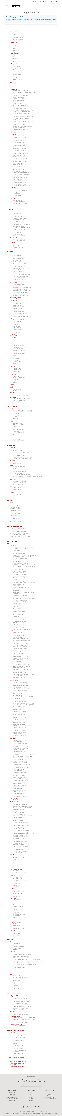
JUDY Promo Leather (18, 975)
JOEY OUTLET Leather (18, 613)
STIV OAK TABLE (17, 413)
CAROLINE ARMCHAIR (15, 505)
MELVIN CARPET (17, 494)
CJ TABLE (15, 416)
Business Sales (16, 69)
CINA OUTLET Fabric (18, 695)
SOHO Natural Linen (18, 1048)
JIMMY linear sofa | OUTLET (19, 553)
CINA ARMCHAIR (17, 315)
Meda (14, 44)
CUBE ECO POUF (17, 329)
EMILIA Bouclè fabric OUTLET (20, 701)
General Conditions (17, 60)
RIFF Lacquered (16, 932)
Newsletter (15, 58)
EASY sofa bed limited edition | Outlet (22, 640)
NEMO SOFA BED (17, 216)
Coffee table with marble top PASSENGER (23, 819)
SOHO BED (16, 355)
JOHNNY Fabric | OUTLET (19, 602)
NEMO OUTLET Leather (19, 651)
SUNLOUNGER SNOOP (16, 517)
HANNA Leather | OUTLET (19, 706)
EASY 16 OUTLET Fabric (19, 661)
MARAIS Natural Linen (18, 1053)
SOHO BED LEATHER (18, 349)
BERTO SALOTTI (11, 29)
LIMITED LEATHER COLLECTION (16, 1057)
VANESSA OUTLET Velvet (19, 709)
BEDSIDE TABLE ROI (18, 484)
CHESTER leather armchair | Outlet (21, 688)
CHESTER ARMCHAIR (18, 307)
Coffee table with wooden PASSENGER (22, 808)
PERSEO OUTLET (17, 799)
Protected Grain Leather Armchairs (18, 1063)
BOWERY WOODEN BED (19, 350)
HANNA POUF (16, 326)
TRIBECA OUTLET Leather (19, 774)
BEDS (8, 342)
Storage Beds (13, 386)
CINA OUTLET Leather (18, 729)
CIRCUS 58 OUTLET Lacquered (20, 846)
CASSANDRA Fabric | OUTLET (20, 767)
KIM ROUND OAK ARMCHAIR (20, 257)
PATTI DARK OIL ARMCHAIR (20, 255)
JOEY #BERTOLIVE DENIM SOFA (18, 531)
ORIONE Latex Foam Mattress (20, 953)
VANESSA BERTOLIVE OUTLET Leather (22, 716)
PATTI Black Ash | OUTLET (19, 687)
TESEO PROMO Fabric (18, 911)
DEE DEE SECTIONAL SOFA (20, 103)
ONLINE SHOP (12, 541)
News (11, 81)
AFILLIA (15, 983)
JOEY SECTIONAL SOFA (19, 102)
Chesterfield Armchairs (15, 297)
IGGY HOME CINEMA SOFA (20, 155)
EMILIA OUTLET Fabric (18, 719)
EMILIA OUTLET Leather (19, 730)
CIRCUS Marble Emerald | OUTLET (21, 830)
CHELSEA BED (16, 347)
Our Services (16, 32)
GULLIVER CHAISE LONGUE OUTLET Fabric (24, 674)
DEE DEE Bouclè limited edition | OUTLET (23, 547)
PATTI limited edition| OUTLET (20, 682)
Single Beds (12, 366)
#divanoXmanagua (17, 79)
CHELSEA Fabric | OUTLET (19, 740)
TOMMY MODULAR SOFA (19, 94)
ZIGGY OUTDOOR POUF (16, 521)
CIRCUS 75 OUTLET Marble (19, 828)
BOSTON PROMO (17, 890)
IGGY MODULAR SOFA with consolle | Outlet (24, 566)
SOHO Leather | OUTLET (19, 769)
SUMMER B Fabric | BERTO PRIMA (21, 1014)
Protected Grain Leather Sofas (17, 1060)
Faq (14, 55)
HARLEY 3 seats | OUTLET (19, 589)
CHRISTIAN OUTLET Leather (20, 616)
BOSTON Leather (17, 608)
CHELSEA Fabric (17, 943)
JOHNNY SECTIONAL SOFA (20, 105)
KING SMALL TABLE (18, 454)
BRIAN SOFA (13, 502)
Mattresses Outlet (14, 798)
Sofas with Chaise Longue (16, 869)
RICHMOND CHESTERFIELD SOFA (21, 173)
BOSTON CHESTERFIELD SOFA (20, 169)
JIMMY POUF (16, 323)
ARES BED (15, 363)
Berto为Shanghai (17, 74)
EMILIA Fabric (16, 924)
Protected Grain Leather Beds (17, 1065)
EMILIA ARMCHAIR (17, 261)
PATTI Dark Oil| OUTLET (19, 693)
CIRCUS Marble (16, 933)
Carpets (12, 492)
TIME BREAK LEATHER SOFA (20, 158)
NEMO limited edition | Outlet (20, 645)
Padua (14, 48)
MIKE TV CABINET (17, 478)
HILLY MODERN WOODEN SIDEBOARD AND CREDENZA (27, 476)
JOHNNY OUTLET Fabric (19, 611)
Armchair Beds (13, 237)
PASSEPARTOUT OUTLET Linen (20, 656)
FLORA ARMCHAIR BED (19, 240)
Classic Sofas (13, 187)
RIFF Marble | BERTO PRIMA (19, 1026)
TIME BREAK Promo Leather (19, 872)
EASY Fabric (16, 903)
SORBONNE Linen (17, 948)
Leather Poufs (13, 337)
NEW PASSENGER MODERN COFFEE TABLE (24, 449)
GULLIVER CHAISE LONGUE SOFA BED (22, 224)
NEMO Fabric (16, 912)
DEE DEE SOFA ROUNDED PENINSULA (22, 126)
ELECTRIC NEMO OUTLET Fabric (21, 664)
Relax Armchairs (14, 282)
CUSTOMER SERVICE (15, 53)
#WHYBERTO (16, 40)
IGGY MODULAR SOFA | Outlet (20, 561)
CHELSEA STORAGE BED (19, 357)
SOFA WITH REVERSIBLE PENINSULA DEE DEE (24, 121)
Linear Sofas (12, 875)
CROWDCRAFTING (15, 73)
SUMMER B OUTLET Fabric (19, 750)
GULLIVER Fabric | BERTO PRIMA (21, 1001)
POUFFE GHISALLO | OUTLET (20, 595)
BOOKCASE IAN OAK (18, 462)
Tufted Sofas (13, 888)
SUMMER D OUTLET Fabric (19, 777)
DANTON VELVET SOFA (19, 163)
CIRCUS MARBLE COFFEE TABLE (21, 452)
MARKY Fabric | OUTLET (19, 632)
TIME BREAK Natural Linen (19, 1034)
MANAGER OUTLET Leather (20, 727)
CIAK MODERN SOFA (18, 164)
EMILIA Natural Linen (18, 1045)
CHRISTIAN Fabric (17, 874)
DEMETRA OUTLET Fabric (19, 782)
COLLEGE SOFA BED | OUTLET (20, 639)
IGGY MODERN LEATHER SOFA (21, 148)
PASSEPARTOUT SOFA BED (19, 218)
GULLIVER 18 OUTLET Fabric (20, 647)
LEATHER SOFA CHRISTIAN (20, 203)
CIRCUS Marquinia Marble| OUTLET (21, 825)
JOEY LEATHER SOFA (18, 200)
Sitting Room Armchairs (15, 922)
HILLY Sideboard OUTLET (19, 812)
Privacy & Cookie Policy (18, 61)
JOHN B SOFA (13, 504)
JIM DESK (15, 468)
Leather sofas (13, 198)
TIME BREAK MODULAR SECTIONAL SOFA (23, 110)
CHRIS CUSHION (17, 491)
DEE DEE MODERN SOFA (19, 145)
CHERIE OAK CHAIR (18, 423)
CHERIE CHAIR (17, 426)
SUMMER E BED (17, 373)
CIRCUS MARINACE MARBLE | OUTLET (22, 816)
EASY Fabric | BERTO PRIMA (19, 1000)
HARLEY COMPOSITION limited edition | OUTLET (25, 555)
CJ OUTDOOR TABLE (15, 508)
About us (15, 34)
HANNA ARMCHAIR (18, 270)
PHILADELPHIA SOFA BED (19, 229)
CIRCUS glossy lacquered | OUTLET (21, 804)
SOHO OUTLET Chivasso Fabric (20, 796)
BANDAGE (15, 987)
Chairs (11, 421)
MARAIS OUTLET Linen (18, 779)
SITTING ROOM (11, 867)
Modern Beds (13, 344)
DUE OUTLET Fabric (18, 653)
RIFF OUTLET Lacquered (19, 803)
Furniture (12, 470)
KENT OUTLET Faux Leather (20, 622)
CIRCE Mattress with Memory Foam (21, 958)
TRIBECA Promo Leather (19, 950)
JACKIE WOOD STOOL (18, 441)
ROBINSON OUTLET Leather (20, 648)
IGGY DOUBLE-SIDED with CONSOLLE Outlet (24, 565)
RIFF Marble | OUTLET (18, 820)
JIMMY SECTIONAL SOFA (19, 127)
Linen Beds (12, 1047)
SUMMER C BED (17, 369)
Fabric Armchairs (14, 300)
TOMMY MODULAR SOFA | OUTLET (22, 556)
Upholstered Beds (14, 384)
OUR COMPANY (14, 31)
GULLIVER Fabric (17, 899)
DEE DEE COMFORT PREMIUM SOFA (22, 153)
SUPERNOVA (16, 988)
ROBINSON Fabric (17, 915)
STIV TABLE (16, 415)
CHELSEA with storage (18, 946)
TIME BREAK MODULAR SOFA (20, 108)
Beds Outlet (13, 738)
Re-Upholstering (16, 68)
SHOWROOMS (13, 42)
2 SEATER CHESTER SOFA (19, 181)
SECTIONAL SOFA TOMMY (19, 115)
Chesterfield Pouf (14, 335)
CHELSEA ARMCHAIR (18, 311)
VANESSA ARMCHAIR (18, 265)
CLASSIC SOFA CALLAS (18, 189)
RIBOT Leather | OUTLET (19, 603)
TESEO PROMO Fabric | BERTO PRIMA (22, 1006)
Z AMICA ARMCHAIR (18, 284)
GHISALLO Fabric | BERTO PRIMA (21, 1008)
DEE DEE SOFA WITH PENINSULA (21, 111)
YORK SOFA (16, 192)
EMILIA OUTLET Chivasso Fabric (21, 721)
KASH (14, 861)
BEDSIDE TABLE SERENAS (19, 483)
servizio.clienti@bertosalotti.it (41, 1111)
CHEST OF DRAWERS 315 (19, 400)
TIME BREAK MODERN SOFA (20, 140)
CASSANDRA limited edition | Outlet (21, 746)
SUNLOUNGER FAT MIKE (16, 515)
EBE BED (15, 365)
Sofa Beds (12, 211)
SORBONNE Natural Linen (19, 1050)
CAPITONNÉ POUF (18, 321)
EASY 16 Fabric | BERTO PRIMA (20, 1003)
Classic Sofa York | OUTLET (19, 569)
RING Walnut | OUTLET (19, 809)
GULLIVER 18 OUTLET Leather (20, 669)
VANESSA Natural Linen (18, 1043)
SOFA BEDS (10, 209)
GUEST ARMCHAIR (18, 294)
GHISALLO (15, 917)
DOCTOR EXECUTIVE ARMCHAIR (21, 290)
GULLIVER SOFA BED (18, 213)
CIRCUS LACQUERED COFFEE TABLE (22, 458)
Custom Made (16, 66)
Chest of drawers (14, 397)
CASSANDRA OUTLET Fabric (20, 772)
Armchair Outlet (14, 680)
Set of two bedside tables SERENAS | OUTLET (24, 824)
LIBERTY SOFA (16, 193)
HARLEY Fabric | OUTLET (19, 550)
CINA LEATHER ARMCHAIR (20, 313)
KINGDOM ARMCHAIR (18, 303)
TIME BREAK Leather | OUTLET (20, 558)
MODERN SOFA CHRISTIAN (20, 161)
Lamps (11, 979)
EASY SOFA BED (17, 221)
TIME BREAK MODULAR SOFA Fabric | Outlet (24, 582)
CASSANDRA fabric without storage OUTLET (24, 754)
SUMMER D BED (17, 371)
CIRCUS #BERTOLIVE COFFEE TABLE (19, 533)
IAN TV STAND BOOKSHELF (20, 471)
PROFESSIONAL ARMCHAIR (20, 292)
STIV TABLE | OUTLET (18, 827)
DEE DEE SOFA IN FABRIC (19, 124)
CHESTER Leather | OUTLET (20, 571)
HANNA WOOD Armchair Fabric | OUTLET (23, 705)
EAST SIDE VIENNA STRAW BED (21, 352)
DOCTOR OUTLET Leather (19, 732)
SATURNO (15, 985)
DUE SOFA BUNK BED (18, 226)
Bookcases (12, 460)
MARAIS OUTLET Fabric (19, 775)
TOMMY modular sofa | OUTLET (20, 563)
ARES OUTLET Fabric (18, 753)
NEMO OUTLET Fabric (18, 676)
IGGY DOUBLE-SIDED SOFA (20, 99)
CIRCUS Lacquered (17, 935)
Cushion (12, 486)
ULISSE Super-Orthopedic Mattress (21, 956)
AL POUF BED (16, 245)
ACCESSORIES (11, 445)
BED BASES (15, 390)
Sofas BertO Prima (14, 995)
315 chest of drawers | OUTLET (20, 814)
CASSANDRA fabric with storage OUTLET (23, 764)
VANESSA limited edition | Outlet (21, 685)
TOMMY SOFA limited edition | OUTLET (22, 587)
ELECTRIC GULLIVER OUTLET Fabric (22, 666)
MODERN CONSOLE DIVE (19, 473)
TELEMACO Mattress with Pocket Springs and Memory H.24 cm (28, 961)
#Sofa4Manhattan (17, 77)
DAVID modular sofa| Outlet (19, 585)
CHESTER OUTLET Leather (19, 605)
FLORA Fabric (16, 920)
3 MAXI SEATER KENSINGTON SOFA (22, 185)
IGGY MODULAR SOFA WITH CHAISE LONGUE (25, 92)
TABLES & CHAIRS (12, 406)
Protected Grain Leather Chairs (17, 1066)
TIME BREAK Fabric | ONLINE (20, 597)
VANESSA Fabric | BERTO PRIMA (21, 1021)
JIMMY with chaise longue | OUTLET (21, 581)
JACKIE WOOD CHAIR (18, 432)
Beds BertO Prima (14, 1011)
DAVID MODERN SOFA (18, 136)
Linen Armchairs (14, 1042)
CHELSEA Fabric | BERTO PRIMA (21, 1013)
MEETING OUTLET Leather (19, 735)
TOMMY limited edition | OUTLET (21, 548)
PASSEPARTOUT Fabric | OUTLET (21, 658)
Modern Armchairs (14, 253)
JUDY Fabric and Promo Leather (20, 977)
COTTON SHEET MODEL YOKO (21, 395)
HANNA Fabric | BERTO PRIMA (20, 1022)
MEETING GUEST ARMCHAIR (20, 295)
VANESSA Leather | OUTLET (20, 711)
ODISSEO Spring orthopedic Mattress (22, 962)
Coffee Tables (13, 447)
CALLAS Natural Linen (18, 1039)
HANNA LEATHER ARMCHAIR (20, 278)
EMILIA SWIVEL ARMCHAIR (20, 279)
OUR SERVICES (13, 63)
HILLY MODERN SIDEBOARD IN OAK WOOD (24, 475)
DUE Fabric (15, 909)
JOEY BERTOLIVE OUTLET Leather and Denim (24, 598)
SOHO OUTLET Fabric (18, 770)
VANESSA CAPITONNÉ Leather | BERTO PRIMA (24, 1017)
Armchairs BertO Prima (15, 1016)
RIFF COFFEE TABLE (18, 450)
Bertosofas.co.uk (16, 6)
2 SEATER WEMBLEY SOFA (19, 182)
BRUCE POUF (13, 520)
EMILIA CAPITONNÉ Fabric (19, 714)
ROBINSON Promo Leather (19, 914)
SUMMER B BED (17, 368)
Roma (14, 45)
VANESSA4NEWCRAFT (18, 281)
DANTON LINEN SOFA (18, 166)
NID (14, 862)
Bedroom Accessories (15, 966)
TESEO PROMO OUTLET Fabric (20, 642)
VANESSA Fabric (17, 925)
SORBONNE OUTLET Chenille (20, 780)
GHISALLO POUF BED (18, 244)
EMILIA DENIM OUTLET (19, 708)
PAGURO (15, 901)
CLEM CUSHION (17, 487)
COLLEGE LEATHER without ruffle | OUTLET (24, 592)
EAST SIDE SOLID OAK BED (20, 345)
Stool (11, 437)
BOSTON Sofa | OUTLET (19, 577)
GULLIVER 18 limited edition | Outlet (21, 650)
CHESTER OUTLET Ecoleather (20, 668)
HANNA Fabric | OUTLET (19, 737)
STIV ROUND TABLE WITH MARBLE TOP (23, 412)
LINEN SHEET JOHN (18, 394)
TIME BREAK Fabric (17, 870)
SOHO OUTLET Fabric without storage (22, 741)
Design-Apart (16, 71)
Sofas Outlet (13, 545)
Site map (55, 1113)
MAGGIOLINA (16, 980)
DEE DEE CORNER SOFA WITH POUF (22, 107)
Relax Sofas (12, 197)
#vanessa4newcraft (17, 76)
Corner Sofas (13, 132)
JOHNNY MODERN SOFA (19, 152)
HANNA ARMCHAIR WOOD (20, 263)
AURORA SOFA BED (18, 234)
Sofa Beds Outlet (14, 630)
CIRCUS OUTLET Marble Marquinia (21, 832)
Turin (14, 47)
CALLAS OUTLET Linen (18, 619)
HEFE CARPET (16, 495)
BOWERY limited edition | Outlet (20, 766)
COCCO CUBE (16, 332)
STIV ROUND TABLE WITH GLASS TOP (22, 410)
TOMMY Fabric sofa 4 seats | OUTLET (22, 552)
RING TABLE (16, 418)
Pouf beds (12, 242)
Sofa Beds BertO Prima (15, 997)
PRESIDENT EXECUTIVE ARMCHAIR (22, 287)
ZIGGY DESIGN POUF (18, 319)
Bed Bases (12, 387)
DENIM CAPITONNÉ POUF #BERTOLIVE (20, 536)
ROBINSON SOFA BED (18, 219)
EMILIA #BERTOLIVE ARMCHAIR (18, 528)
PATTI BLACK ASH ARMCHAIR (20, 276)
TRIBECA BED (16, 376)
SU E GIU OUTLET (17, 853)
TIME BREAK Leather (18, 879)
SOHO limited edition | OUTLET (20, 743)
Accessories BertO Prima (16, 1024)
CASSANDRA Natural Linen (19, 1051)
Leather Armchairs (14, 299)
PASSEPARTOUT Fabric (18, 906)
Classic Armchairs (14, 302)
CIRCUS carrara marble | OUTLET (21, 822)
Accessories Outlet (14, 801)
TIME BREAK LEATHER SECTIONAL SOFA (23, 116)
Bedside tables (13, 479)
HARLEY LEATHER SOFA (19, 202)
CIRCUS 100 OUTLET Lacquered (21, 844)
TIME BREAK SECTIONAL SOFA (21, 95)
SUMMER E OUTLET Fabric (19, 791)
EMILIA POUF (16, 324)
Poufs (11, 318)
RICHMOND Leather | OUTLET (20, 576)
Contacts (15, 36)
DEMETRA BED (16, 381)
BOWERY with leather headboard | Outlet (23, 756)
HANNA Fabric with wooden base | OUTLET (23, 696)
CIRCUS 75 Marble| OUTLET (20, 843)
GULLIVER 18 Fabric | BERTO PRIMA (21, 1005)
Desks (11, 465)
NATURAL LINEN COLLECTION (15, 1030)
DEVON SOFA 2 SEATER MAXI (20, 176)
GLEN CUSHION (17, 489)
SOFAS (8, 87)
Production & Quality (18, 37)
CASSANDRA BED (17, 358)
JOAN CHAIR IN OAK (18, 424)
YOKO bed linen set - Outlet (19, 857)
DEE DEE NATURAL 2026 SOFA (20, 90)
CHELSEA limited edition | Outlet (21, 758)
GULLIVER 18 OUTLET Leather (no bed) (22, 629)
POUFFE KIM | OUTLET (18, 590)
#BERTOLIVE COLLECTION (14, 526)
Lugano (14, 52)
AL (13, 904)
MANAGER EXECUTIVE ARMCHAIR (22, 289)
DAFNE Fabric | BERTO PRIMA (20, 998)
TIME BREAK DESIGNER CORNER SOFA (23, 118)
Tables (11, 408)
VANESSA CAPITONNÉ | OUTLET (21, 692)
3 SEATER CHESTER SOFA (19, 171)
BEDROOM (10, 939)
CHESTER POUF (17, 327)
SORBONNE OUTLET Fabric (20, 761)
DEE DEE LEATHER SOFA (19, 156)
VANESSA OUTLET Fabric (19, 733)
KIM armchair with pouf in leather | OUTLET (23, 703)
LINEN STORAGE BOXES (19, 967)
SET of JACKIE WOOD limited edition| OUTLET (24, 811)
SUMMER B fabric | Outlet (19, 745)
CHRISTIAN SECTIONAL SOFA (20, 129)
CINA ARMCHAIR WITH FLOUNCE (22, 316)
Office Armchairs (14, 286)
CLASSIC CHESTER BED (19, 378)
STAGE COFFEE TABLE (18, 455)
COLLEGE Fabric (17, 883)
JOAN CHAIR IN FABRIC (19, 428)
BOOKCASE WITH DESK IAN (20, 466)
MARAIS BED (16, 360)
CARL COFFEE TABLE (15, 513)
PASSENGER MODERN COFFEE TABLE (22, 457)
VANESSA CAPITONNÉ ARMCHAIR (21, 268)
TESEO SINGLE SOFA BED (19, 236)
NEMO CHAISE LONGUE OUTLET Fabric (23, 671)
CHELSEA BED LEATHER (19, 353)
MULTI (14, 859)
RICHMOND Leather (18, 893)
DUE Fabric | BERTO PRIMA (19, 1009)
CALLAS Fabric (16, 885)
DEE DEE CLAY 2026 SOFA (19, 137)
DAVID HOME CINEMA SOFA (20, 150)
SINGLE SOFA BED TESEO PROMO (21, 228)
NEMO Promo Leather (18, 907)
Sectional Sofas (13, 89)
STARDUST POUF (14, 518)
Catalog (14, 56)
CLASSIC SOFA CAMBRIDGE (20, 190)
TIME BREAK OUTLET (18, 573)
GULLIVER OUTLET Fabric (19, 634)
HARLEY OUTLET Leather (19, 568)
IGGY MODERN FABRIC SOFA (20, 139)
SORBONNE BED (17, 361)
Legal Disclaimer (48, 1113)
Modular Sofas (13, 131)
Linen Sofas (12, 1032)
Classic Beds (13, 374)
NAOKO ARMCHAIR (15, 507)
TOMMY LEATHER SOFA (19, 142)
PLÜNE (14, 982)
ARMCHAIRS (10, 251)
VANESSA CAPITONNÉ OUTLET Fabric (22, 725)
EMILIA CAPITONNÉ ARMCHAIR (21, 266)
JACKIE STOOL (16, 439)
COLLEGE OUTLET (17, 579)
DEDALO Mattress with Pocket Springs (22, 954)
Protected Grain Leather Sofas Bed (18, 1061)
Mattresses (12, 951)
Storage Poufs (13, 334)
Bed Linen (12, 392)
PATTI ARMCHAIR (17, 271)
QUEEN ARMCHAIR (18, 305)
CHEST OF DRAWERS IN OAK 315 (21, 398)
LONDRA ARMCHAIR (18, 308)
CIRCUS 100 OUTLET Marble (20, 835)
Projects (15, 65)
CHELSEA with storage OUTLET (20, 762)
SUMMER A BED (17, 389)
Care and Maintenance (18, 39)
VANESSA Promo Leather (19, 928)
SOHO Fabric (16, 945)
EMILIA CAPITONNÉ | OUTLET (20, 700)
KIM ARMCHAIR (17, 260)
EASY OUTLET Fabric (18, 637)
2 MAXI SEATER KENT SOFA (20, 177)
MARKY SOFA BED (17, 215)
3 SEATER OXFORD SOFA (19, 184)
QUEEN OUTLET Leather (19, 724)
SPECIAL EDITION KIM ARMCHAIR (21, 274)
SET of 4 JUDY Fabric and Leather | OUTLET (23, 833)
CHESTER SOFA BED (18, 179)
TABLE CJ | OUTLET (18, 817)
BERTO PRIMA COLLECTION (14, 993)
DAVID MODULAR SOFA (19, 97)
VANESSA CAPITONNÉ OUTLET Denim (22, 717)
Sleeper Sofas (13, 898)
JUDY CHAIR (16, 436)
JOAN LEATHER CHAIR (18, 429)
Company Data (39, 1113)
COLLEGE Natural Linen (18, 1040)
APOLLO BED (16, 382)
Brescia (14, 50)
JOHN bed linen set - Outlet (19, 856)
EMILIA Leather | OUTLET (19, 698)
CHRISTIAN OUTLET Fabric (19, 593)
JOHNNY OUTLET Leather (19, 614)
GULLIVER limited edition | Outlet (21, 643)
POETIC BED (16, 379)
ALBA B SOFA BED (17, 231)
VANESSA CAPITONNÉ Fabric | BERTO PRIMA (24, 1019)
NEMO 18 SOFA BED (18, 223)
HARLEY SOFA (16, 147)
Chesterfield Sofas (14, 168)
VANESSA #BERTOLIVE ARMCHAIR (18, 530)
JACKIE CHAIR (16, 431)
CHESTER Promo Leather (19, 891)
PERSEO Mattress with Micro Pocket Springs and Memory (26, 959)
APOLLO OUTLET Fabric (19, 783)
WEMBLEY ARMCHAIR (18, 310)
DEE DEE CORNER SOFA (19, 119)
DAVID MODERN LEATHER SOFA (21, 144)
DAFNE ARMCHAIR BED (19, 239)
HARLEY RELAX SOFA (18, 100)
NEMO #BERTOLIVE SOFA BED (17, 534)
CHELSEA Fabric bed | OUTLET (20, 751)
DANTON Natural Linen (18, 1035)
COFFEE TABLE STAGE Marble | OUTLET (23, 806)
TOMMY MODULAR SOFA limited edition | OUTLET (25, 560)
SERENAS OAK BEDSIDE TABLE (20, 481)
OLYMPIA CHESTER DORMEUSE (21, 174)
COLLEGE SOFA (17, 195)
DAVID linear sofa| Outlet (19, 584)
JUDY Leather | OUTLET (18, 838)
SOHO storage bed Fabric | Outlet (21, 748)
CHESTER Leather (17, 895)
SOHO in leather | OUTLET (19, 759)
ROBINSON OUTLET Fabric (19, 655)
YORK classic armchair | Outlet (20, 690)
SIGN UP (39, 1085)
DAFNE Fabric (16, 919)
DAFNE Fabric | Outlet (18, 635)
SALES (8, 543)
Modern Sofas (13, 134)
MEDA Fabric (16, 887)
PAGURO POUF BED (18, 247)
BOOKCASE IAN (17, 463)
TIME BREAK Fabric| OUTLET (20, 574)
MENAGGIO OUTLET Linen (19, 621)
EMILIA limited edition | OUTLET (20, 684)
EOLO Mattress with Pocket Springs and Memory (24, 964)
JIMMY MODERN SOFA (18, 160)
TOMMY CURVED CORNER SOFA (21, 113)
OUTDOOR (10, 500)
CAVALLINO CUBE (17, 331)
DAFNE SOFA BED (17, 232)
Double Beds (13, 941)
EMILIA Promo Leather (18, 927)
